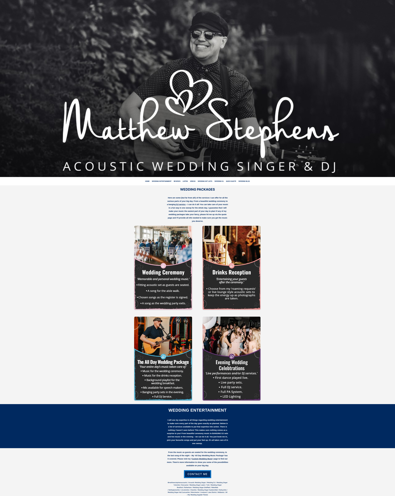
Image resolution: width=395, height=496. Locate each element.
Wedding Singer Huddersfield (208, 490)
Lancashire (186, 492)
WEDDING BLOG (244, 181)
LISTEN (185, 181)
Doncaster (184, 485)
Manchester (195, 492)
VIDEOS (192, 181)
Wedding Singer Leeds (197, 485)
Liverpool (203, 492)
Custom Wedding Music (202, 459)
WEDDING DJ (219, 181)
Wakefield (214, 487)
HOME (147, 181)
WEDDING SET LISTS (205, 181)
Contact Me (198, 474)
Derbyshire (222, 490)
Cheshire (193, 490)
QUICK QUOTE (231, 181)
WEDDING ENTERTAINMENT (161, 181)
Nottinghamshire (174, 490)
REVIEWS (177, 181)
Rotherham (188, 487)
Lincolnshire (185, 490)
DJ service (180, 204)
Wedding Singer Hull (174, 492)
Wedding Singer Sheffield (201, 487)
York (207, 485)
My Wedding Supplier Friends (198, 495)
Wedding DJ (211, 482)
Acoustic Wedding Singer (197, 482)
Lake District (212, 492)
